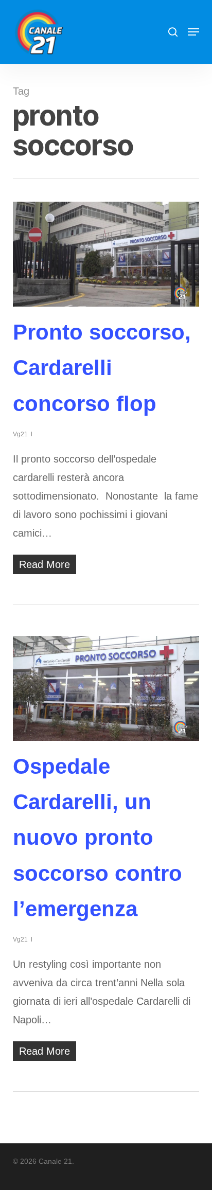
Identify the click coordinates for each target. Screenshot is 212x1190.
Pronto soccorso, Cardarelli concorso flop (102, 368)
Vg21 (20, 434)
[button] (193, 32)
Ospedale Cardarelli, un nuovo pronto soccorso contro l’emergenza (97, 837)
